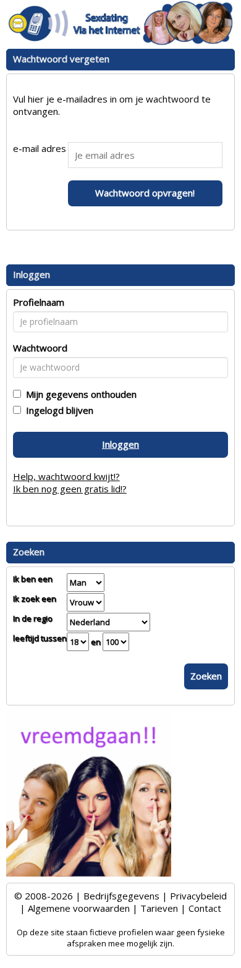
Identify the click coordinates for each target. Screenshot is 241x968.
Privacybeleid (198, 896)
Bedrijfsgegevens (121, 896)
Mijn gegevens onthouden (79, 394)
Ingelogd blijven (57, 410)
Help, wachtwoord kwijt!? (66, 476)
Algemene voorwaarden (79, 908)
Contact (204, 908)
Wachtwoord (40, 348)
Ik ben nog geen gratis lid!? (70, 488)
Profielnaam (38, 302)
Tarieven (159, 908)
